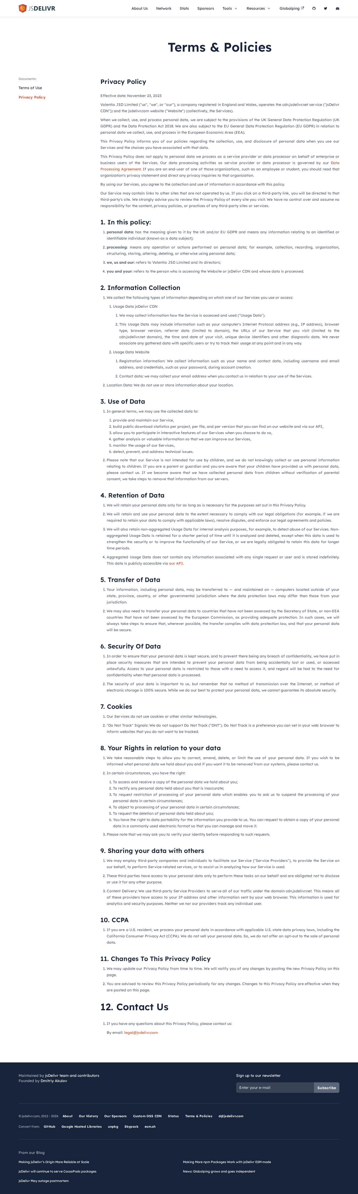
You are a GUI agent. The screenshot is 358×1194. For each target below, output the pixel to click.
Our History (88, 1116)
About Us (140, 8)
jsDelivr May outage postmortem (44, 1181)
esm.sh (150, 1126)
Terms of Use (30, 87)
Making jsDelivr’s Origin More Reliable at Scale (54, 1162)
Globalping (290, 8)
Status (173, 1116)
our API (176, 563)
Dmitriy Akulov (54, 1080)
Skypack (131, 1126)
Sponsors (205, 8)
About (68, 1116)
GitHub (49, 1126)
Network (163, 8)
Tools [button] (227, 8)
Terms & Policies (198, 1116)
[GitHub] (314, 8)
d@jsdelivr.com (231, 1116)
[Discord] (337, 8)
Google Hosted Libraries (82, 1126)
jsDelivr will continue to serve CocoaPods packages (57, 1171)
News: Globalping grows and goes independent (219, 1171)
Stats (184, 8)
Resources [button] (256, 8)
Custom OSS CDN (147, 1116)
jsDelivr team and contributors (72, 1075)
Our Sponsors (115, 1116)
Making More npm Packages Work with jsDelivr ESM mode (227, 1162)
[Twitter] (325, 8)
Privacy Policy (32, 97)
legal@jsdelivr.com (141, 1032)
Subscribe (326, 1087)
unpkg (113, 1126)
